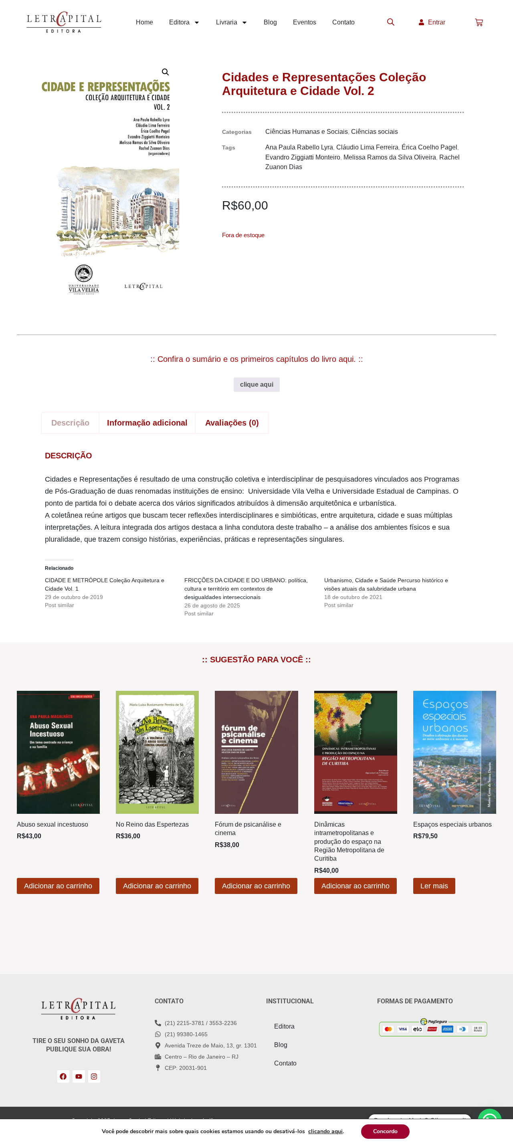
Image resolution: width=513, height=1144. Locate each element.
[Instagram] (94, 1076)
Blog (270, 22)
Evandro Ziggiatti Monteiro (302, 157)
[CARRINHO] (479, 22)
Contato (343, 22)
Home (144, 22)
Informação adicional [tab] (147, 422)
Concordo (385, 1131)
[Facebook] (63, 1076)
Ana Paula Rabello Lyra (299, 147)
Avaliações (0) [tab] (232, 422)
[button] (165, 72)
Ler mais (434, 886)
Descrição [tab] (70, 422)
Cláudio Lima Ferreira (367, 147)
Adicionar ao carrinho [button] (58, 886)
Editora (179, 22)
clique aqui (256, 384)
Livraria (226, 22)
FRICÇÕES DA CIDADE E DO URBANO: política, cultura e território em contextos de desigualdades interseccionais (246, 588)
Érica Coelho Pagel (429, 147)
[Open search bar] (391, 22)
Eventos (304, 22)
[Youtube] (79, 1076)
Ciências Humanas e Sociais (306, 131)
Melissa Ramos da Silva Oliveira (389, 157)
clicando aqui (325, 1131)
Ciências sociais (374, 131)
